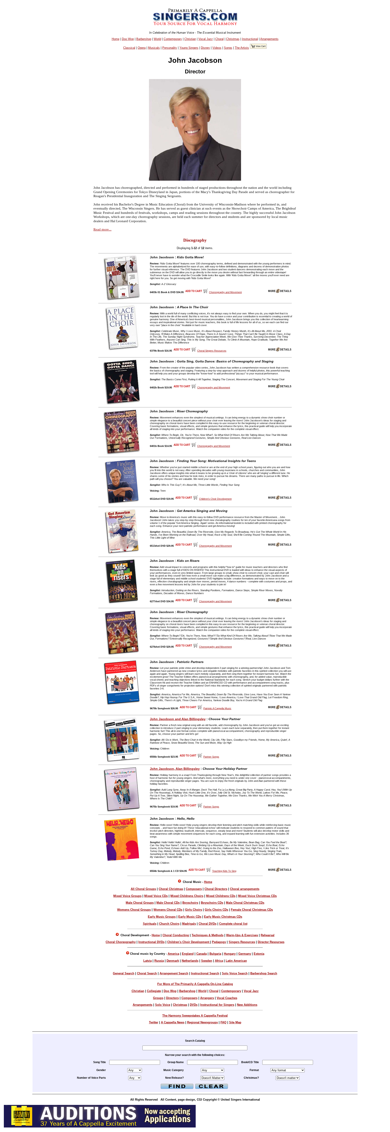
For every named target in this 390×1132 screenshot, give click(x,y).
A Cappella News (172, 1022)
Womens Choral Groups (134, 909)
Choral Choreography (121, 942)
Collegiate (154, 991)
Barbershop (143, 39)
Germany (244, 953)
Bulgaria (215, 953)
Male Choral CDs (168, 902)
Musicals (154, 47)
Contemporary (173, 39)
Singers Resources (242, 942)
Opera (142, 47)
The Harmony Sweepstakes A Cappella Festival (195, 1015)
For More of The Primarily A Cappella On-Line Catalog (195, 984)
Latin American (236, 960)
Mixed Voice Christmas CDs (257, 896)
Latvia (147, 960)
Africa (219, 960)
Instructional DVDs (151, 942)
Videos (216, 47)
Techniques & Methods (207, 935)
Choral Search (147, 973)
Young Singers (188, 47)
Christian (190, 39)
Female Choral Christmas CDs (252, 909)
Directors (172, 998)
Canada (201, 953)
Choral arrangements (244, 889)
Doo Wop (128, 39)
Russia (159, 960)
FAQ (223, 1022)
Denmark (173, 960)
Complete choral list (233, 923)
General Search (123, 973)
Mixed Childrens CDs (220, 896)
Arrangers (207, 998)
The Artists (242, 47)
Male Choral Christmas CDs (245, 902)
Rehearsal (267, 935)
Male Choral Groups (140, 902)
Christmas (232, 39)
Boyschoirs (190, 902)
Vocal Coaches (227, 998)
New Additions (247, 1004)
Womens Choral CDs (167, 909)
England (188, 953)
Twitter (153, 1022)
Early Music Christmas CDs (223, 916)
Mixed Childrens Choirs (186, 896)
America (173, 953)
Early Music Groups (162, 916)
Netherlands (190, 960)
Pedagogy (219, 942)
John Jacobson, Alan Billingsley (175, 768)
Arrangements (269, 39)
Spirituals (149, 923)
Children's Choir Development (188, 942)
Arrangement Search (174, 973)
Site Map (235, 1022)
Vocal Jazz (205, 39)
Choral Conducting (175, 935)
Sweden (206, 960)
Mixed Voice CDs (156, 896)
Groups (158, 998)
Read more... (102, 229)
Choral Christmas (171, 889)
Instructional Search (205, 973)
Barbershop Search (263, 973)
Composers (194, 889)
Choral (219, 39)
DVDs (193, 1004)
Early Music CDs (189, 916)
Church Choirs (169, 923)
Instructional (250, 39)
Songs (228, 47)
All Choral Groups (143, 889)
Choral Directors (215, 889)
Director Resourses (271, 942)
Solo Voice (162, 1004)
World (157, 39)
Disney (205, 47)
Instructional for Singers (217, 1004)
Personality (169, 47)
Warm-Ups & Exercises (242, 935)
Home (115, 39)
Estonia (259, 953)
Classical (129, 47)
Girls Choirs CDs (216, 909)
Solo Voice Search (235, 973)
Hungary (230, 953)
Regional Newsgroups (202, 1022)
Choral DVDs (207, 923)
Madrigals (189, 923)
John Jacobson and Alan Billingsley (178, 719)
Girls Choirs (193, 909)
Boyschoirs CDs (212, 902)
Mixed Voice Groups (127, 896)
